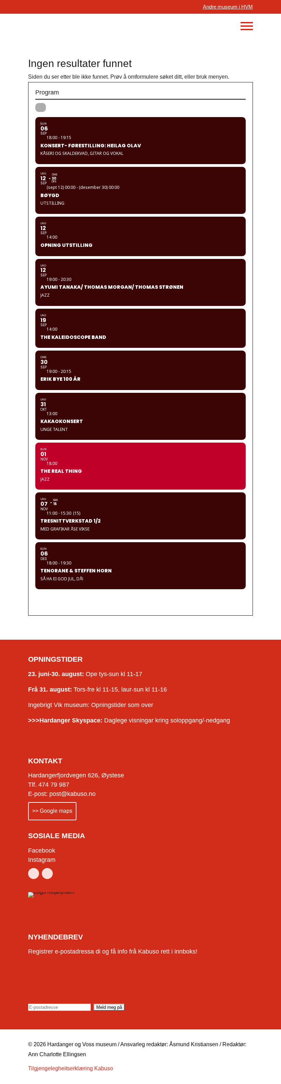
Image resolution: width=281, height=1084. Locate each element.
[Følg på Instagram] (47, 873)
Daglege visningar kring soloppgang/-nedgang (129, 720)
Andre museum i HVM (228, 7)
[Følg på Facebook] (33, 873)
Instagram (42, 859)
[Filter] (40, 107)
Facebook (41, 850)
